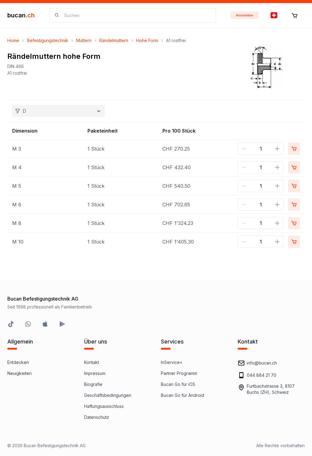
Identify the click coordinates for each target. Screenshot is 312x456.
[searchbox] (136, 15)
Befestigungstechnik (47, 40)
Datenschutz (96, 417)
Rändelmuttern (113, 40)
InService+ (172, 362)
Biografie (93, 384)
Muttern (83, 40)
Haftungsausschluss (104, 406)
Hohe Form (147, 40)
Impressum (94, 373)
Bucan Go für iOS (178, 384)
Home (13, 40)
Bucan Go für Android (182, 395)
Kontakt (91, 362)
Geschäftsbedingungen (107, 395)
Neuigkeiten (19, 373)
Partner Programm (179, 373)
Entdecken (18, 362)
